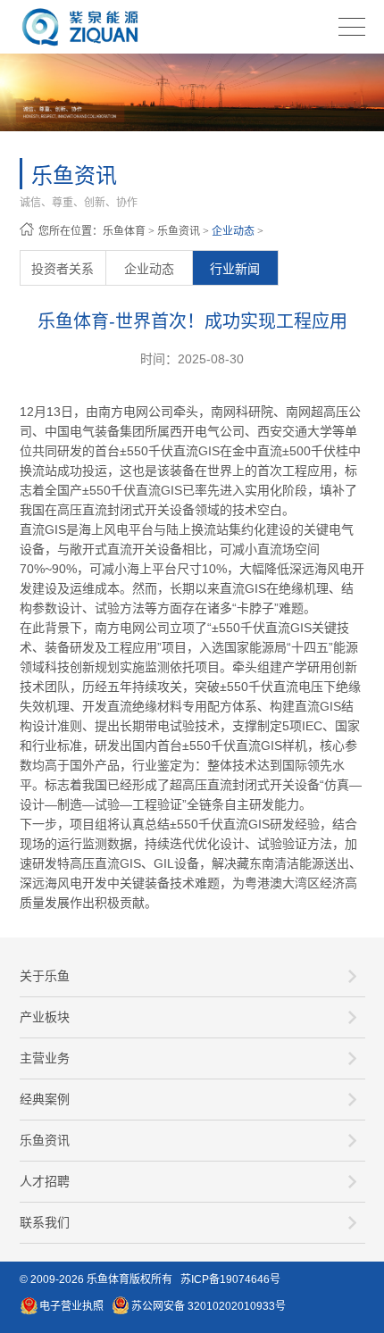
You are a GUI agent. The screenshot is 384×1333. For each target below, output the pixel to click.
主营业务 (45, 1058)
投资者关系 (62, 269)
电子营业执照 (71, 1306)
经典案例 (45, 1099)
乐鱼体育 (124, 231)
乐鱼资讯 (178, 231)
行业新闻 (235, 269)
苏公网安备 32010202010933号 (208, 1306)
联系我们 (45, 1222)
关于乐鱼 (45, 976)
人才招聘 (45, 1181)
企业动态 (233, 231)
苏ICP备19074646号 (230, 1279)
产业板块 (45, 1017)
